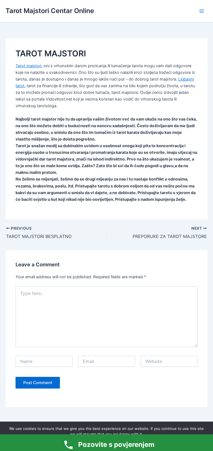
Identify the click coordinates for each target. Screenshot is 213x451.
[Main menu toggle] (201, 11)
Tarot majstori (28, 65)
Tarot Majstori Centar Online (50, 11)
